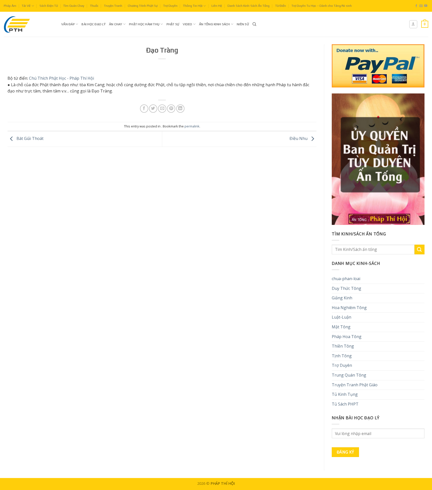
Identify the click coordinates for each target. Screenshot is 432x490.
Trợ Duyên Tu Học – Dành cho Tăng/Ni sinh (322, 5)
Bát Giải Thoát (30, 138)
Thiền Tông (343, 346)
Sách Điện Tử (49, 5)
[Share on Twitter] (153, 108)
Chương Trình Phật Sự (143, 5)
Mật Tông (341, 327)
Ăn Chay (115, 24)
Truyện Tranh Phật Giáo (355, 385)
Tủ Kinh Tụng (345, 394)
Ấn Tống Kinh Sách (214, 24)
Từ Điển (280, 5)
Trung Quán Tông (349, 375)
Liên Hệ (217, 5)
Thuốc (94, 5)
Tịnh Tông (342, 356)
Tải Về (26, 5)
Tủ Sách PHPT (345, 404)
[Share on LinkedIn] (180, 108)
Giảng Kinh (342, 298)
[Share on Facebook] (144, 108)
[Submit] (419, 249)
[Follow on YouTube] (425, 6)
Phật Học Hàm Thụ (144, 24)
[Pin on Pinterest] (171, 108)
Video (187, 24)
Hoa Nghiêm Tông (349, 307)
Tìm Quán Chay (73, 5)
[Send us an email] (421, 6)
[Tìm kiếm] (254, 24)
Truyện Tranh (113, 5)
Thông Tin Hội (192, 5)
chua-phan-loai (346, 278)
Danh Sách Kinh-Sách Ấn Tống (249, 5)
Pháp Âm (10, 5)
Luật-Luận (341, 317)
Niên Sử (243, 24)
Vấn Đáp (68, 24)
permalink (192, 126)
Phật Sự (173, 24)
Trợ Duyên (170, 5)
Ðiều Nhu (299, 138)
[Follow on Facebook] (416, 6)
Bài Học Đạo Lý (94, 24)
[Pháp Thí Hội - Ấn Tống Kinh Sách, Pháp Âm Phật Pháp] (29, 24)
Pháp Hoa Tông (347, 336)
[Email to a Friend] (162, 108)
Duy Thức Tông (346, 288)
